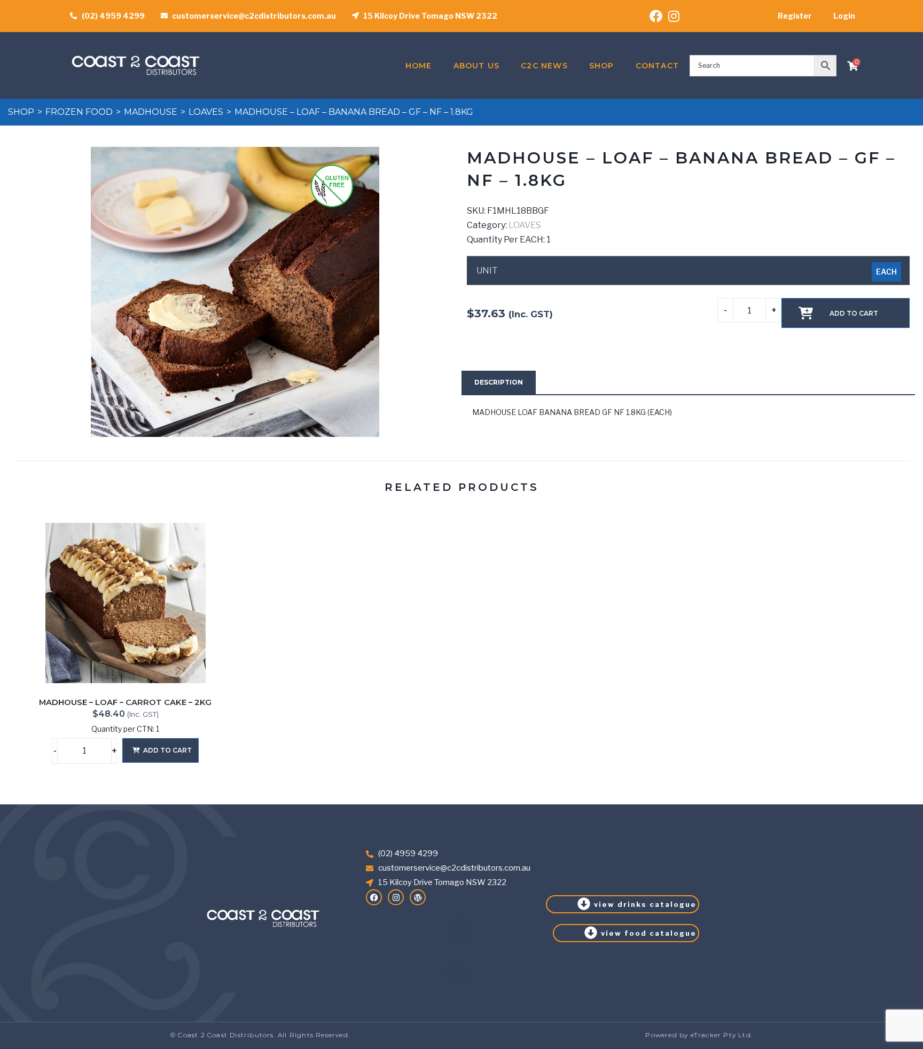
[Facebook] (374, 897)
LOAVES (206, 112)
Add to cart (854, 313)
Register (795, 15)
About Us (476, 66)
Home (418, 66)
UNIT (486, 271)
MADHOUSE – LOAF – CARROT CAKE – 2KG (125, 702)
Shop (601, 66)
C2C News (544, 66)
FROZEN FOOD (79, 112)
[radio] (886, 271)
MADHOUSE (150, 112)
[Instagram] (396, 897)
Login (844, 15)
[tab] (499, 382)
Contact (657, 66)
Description (498, 382)
